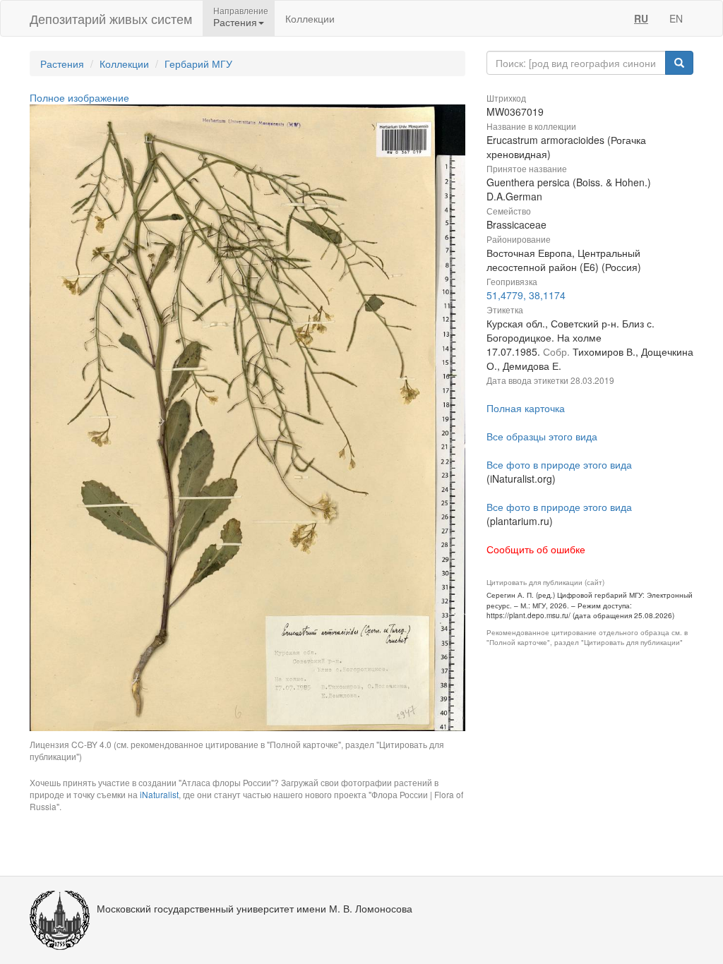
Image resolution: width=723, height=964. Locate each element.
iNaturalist (159, 794)
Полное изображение (79, 97)
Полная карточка (525, 408)
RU (641, 18)
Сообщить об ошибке (535, 549)
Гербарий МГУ (198, 63)
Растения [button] (235, 22)
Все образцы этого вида (541, 436)
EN (676, 18)
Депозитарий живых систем (111, 18)
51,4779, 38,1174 (526, 295)
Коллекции (310, 18)
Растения (62, 63)
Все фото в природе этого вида (559, 464)
